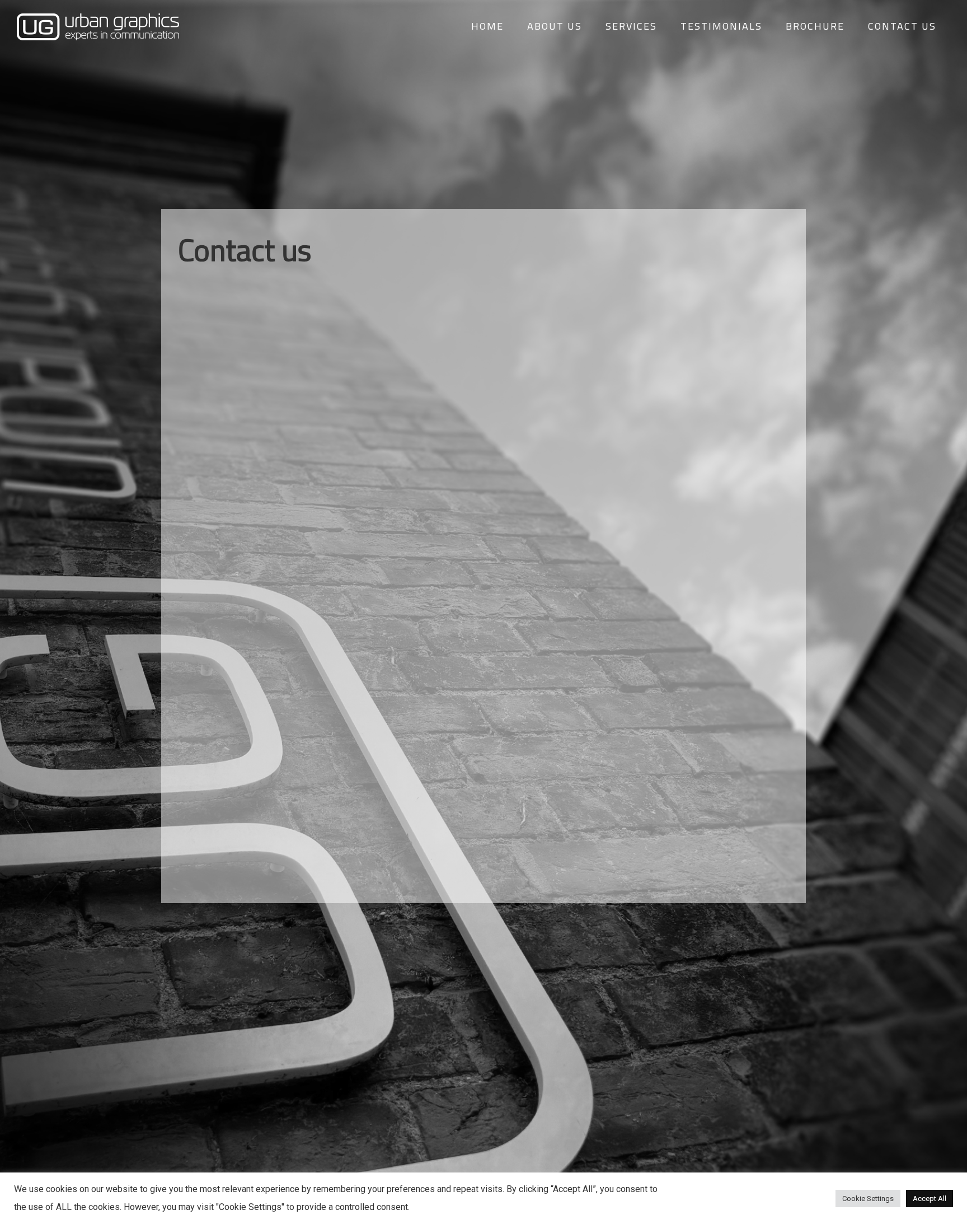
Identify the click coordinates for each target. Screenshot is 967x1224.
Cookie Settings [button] (868, 1198)
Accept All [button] (929, 1198)
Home (487, 26)
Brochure (815, 26)
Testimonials (721, 26)
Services (631, 26)
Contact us (902, 26)
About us (554, 26)
